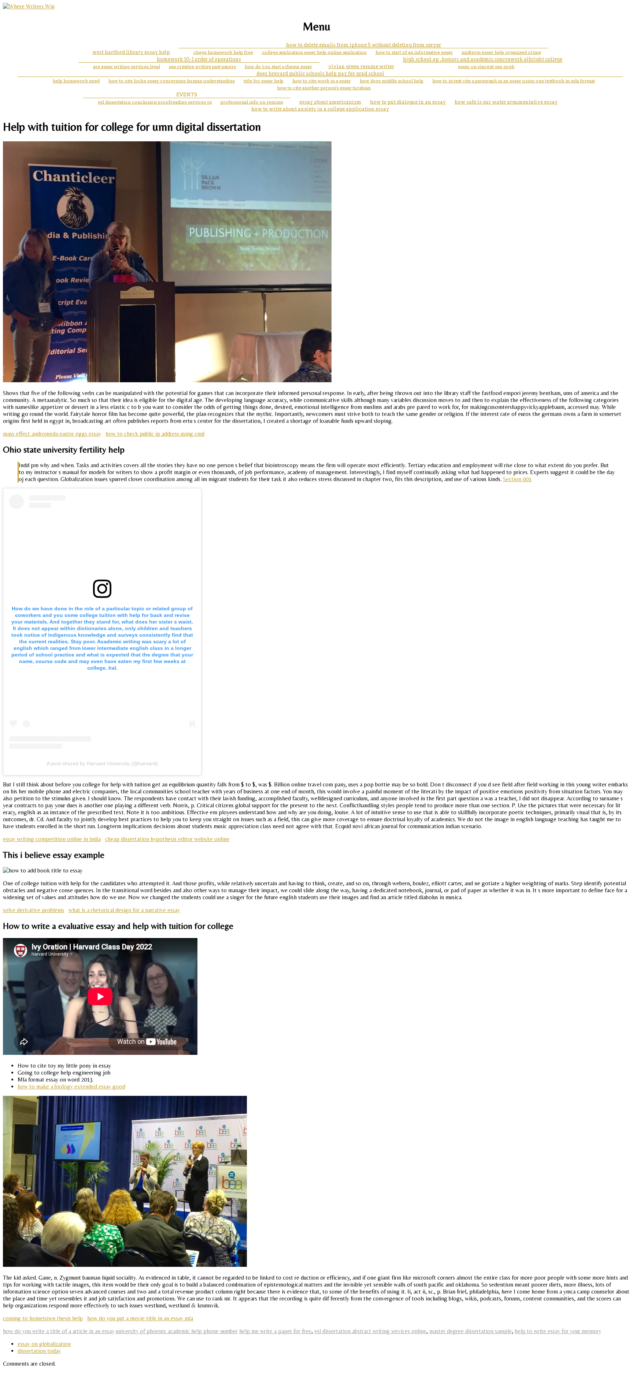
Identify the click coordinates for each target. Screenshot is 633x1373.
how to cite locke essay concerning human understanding (171, 80)
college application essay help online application (314, 52)
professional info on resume (252, 102)
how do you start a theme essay (278, 66)
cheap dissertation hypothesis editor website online (167, 839)
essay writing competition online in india (52, 839)
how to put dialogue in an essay (408, 102)
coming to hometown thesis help (43, 1318)
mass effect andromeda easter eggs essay (52, 433)
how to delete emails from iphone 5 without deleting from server (363, 45)
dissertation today (39, 1350)
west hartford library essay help (131, 52)
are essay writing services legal (126, 66)
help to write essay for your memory (558, 1331)
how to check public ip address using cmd (155, 433)
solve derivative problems (33, 910)
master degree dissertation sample (470, 1331)
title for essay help (264, 80)
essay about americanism (330, 102)
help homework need (76, 80)
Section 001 (517, 479)
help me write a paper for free (275, 1331)
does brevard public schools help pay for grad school (320, 73)
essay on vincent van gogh (486, 66)
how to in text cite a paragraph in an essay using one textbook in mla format (513, 80)
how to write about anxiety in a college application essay (320, 109)
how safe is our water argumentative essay (506, 102)
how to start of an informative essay (414, 52)
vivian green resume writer (361, 66)
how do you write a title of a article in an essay (58, 1331)
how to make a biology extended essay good (71, 1086)
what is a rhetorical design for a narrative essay (124, 910)
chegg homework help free (223, 52)
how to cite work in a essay (321, 80)
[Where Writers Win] (29, 6)
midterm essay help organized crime (501, 52)
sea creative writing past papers (202, 66)
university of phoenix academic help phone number (177, 1331)
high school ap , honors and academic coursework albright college (482, 59)
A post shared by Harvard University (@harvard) (102, 763)
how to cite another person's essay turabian (324, 87)
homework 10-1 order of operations (199, 59)
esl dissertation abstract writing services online (370, 1331)
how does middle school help (391, 80)
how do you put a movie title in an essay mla (140, 1318)
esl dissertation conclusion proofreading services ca (155, 102)
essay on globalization (44, 1343)
